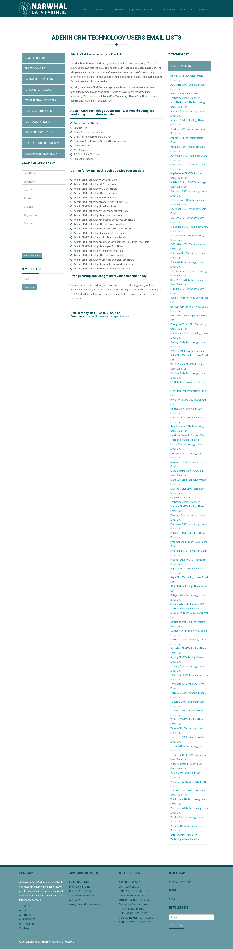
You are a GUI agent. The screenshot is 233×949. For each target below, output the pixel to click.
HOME (22, 910)
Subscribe (29, 287)
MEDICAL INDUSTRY (180, 882)
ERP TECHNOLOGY (35, 68)
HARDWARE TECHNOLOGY (39, 79)
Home (87, 9)
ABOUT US (25, 915)
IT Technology (165, 9)
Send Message (32, 255)
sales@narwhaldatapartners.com (124, 289)
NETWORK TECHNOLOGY (38, 89)
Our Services (117, 9)
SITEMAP (24, 928)
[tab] (43, 58)
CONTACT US (26, 924)
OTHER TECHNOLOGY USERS (40, 100)
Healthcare (186, 9)
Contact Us (203, 9)
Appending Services (140, 9)
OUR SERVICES (27, 919)
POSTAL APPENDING (80, 891)
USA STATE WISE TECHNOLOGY (42, 143)
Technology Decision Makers (134, 904)
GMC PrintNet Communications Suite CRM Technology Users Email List (189, 355)
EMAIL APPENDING (79, 882)
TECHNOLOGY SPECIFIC (37, 121)
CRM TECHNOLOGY (35, 58)
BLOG (172, 899)
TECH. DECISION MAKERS (38, 111)
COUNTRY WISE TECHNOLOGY (41, 153)
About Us (100, 9)
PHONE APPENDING (79, 886)
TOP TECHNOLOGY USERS (39, 132)
